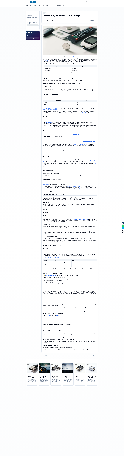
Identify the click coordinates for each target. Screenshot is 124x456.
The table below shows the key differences (51, 257)
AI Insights (46, 20)
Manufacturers (42, 5)
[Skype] (123, 228)
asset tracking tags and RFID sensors (74, 186)
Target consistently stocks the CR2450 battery (79, 219)
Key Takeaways (29, 15)
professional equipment (61, 154)
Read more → (30, 383)
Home (26, 8)
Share (53, 20)
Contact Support (32, 38)
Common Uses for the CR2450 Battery (32, 20)
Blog (63, 5)
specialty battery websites (59, 229)
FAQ (27, 25)
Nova (63, 188)
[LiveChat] (123, 230)
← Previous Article (46, 355)
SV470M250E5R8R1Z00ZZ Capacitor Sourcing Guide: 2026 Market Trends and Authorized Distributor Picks (92, 378)
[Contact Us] (123, 233)
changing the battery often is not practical (51, 109)
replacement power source (65, 197)
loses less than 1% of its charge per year (77, 144)
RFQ (57, 315)
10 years (68, 269)
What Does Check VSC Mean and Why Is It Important (44, 377)
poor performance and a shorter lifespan (80, 112)
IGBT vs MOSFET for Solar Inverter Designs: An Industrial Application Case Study (56, 378)
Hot (47, 5)
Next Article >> (94, 355)
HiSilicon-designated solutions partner (85, 188)
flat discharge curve (49, 122)
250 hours (94, 163)
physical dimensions (75, 98)
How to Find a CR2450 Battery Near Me (32, 23)
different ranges (76, 134)
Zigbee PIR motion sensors (80, 160)
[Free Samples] (123, 223)
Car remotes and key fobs (49, 168)
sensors (46, 60)
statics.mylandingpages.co (72, 56)
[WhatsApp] (123, 226)
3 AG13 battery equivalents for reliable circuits (67, 376)
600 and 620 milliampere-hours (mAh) (50, 108)
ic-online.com (56, 301)
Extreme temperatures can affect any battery (51, 139)
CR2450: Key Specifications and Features (32, 18)
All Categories (28, 5)
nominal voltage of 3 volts (60, 119)
